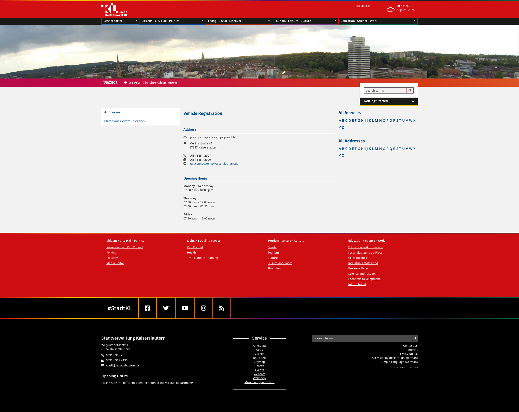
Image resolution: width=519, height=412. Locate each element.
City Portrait (195, 247)
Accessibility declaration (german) (395, 358)
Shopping (274, 268)
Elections (112, 258)
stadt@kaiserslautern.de (122, 365)
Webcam (259, 374)
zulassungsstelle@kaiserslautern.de (214, 164)
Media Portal (115, 263)
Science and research (362, 273)
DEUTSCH (363, 6)
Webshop (259, 378)
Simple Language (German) (399, 362)
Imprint (412, 350)
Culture (273, 258)
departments (185, 383)
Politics (111, 252)
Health (191, 252)
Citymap (259, 362)
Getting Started (376, 101)
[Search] (410, 90)
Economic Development (364, 279)
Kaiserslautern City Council (124, 247)
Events (272, 247)
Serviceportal (113, 21)
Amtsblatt (259, 345)
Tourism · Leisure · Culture (292, 21)
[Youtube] (185, 308)
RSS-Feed (259, 358)
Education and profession (365, 247)
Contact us (410, 345)
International (357, 284)
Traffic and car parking (202, 258)
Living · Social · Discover (224, 21)
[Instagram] (203, 308)
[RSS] (221, 308)
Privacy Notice (408, 354)
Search (259, 366)
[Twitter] (166, 308)
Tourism (273, 252)
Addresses (112, 112)
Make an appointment (259, 382)
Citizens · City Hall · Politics (160, 21)
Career (259, 354)
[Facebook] (147, 308)
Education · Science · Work (359, 21)
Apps (259, 350)
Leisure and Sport (280, 263)
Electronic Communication (124, 121)
